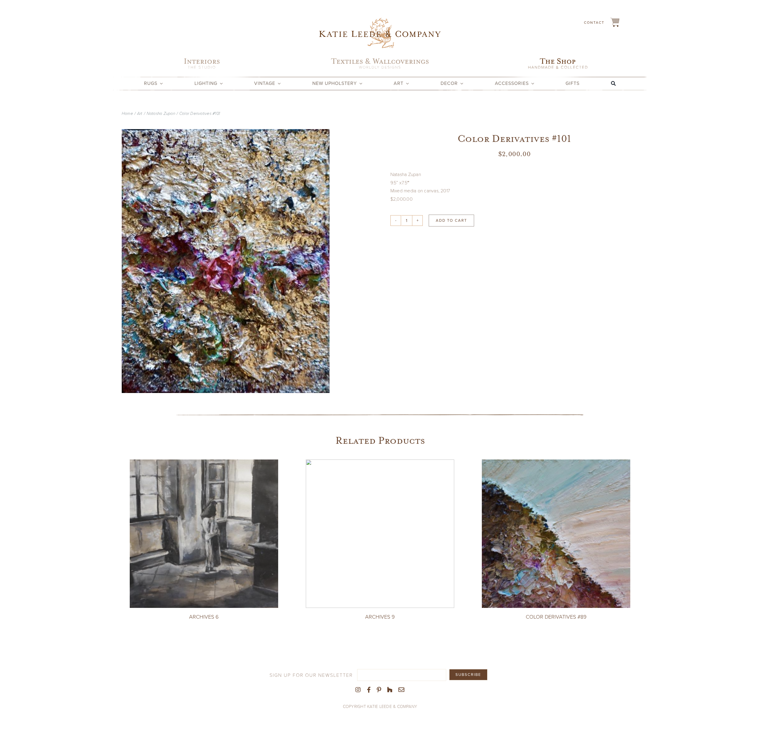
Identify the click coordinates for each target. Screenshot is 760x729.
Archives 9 (380, 617)
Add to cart (451, 220)
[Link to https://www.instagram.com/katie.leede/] (358, 690)
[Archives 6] (204, 463)
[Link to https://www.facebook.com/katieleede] (369, 690)
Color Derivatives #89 (556, 617)
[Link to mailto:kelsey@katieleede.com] (401, 690)
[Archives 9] (380, 463)
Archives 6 (204, 617)
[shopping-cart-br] (614, 20)
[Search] (613, 83)
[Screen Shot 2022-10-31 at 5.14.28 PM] (226, 261)
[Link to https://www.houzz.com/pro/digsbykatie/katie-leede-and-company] (389, 690)
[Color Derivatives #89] (556, 463)
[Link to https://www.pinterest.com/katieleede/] (379, 690)
